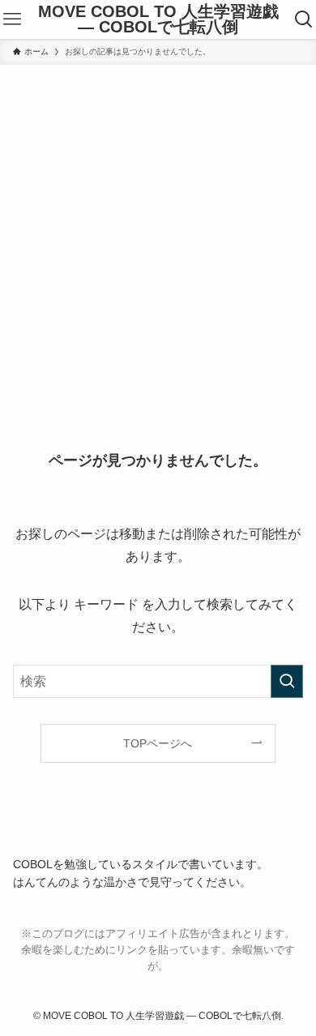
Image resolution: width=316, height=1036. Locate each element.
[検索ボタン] (304, 19)
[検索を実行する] (287, 681)
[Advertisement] (158, 231)
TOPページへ (157, 743)
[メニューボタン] (12, 19)
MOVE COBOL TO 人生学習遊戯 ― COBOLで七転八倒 (158, 20)
